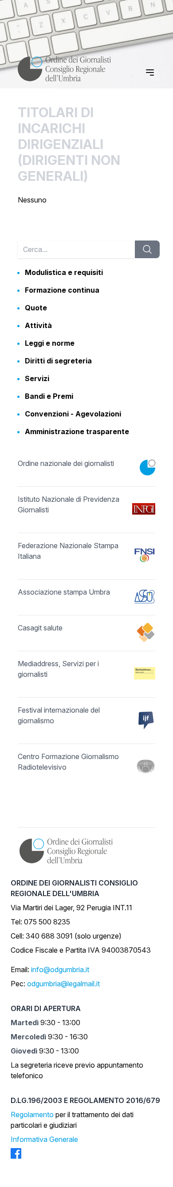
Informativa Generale (44, 1139)
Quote (36, 307)
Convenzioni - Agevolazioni (73, 413)
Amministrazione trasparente (77, 431)
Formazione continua (62, 290)
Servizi (37, 378)
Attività (38, 325)
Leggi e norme (50, 343)
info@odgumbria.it (60, 969)
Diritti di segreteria (58, 360)
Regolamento (32, 1114)
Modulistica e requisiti (64, 272)
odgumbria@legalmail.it (63, 983)
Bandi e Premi (49, 396)
